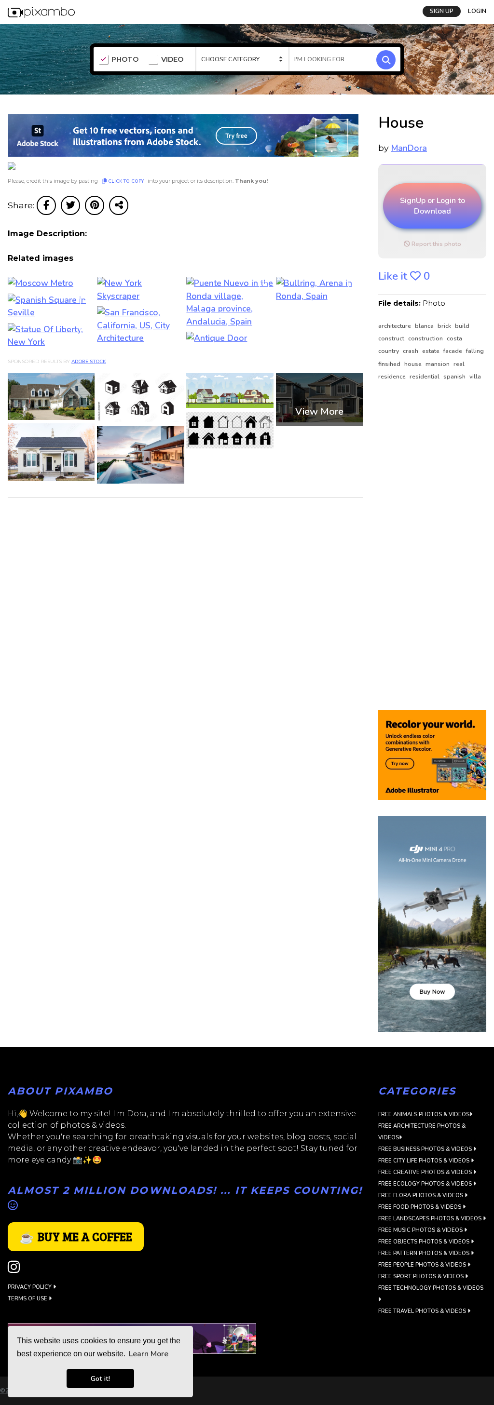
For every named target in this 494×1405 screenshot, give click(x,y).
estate (431, 351)
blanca (425, 326)
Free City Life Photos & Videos (424, 1160)
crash (411, 351)
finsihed (390, 364)
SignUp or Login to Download (432, 205)
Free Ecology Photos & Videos (425, 1184)
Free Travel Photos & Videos (422, 1311)
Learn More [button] (148, 1354)
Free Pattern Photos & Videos (424, 1253)
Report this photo (435, 244)
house (413, 364)
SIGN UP (441, 11)
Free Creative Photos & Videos (425, 1172)
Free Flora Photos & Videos (421, 1195)
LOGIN (477, 11)
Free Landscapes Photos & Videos (430, 1218)
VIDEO (172, 59)
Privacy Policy (30, 1287)
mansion (438, 364)
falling (475, 351)
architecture (395, 326)
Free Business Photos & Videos (425, 1149)
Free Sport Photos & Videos (421, 1276)
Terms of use (28, 1298)
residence (392, 376)
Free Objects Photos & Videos (424, 1241)
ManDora (409, 148)
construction (426, 338)
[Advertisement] (432, 546)
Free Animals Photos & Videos (423, 1114)
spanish (455, 376)
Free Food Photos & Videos (420, 1207)
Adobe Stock (88, 361)
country (389, 351)
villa (475, 376)
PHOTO (124, 59)
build (462, 326)
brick (445, 326)
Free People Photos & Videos (422, 1265)
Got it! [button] (100, 1378)
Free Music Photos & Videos (421, 1230)
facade (453, 351)
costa (454, 338)
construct (392, 338)
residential (425, 376)
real (459, 364)
